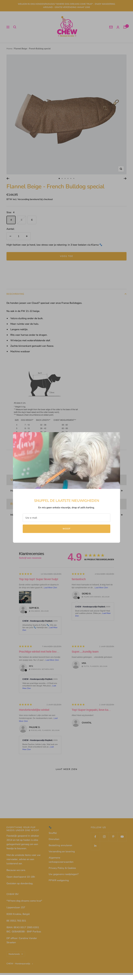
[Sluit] (115, 437)
